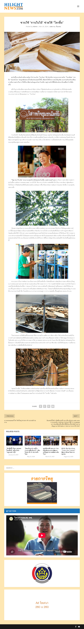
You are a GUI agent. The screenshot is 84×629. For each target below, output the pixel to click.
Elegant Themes (21, 627)
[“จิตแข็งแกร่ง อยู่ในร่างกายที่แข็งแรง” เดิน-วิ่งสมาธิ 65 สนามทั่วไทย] (33, 441)
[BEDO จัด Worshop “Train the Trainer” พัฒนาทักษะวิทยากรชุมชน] (69, 441)
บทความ (52, 26)
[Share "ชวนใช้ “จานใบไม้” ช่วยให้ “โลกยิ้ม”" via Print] (53, 406)
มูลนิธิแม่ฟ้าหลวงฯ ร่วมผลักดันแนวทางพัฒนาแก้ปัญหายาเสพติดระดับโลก (51, 451)
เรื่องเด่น (58, 26)
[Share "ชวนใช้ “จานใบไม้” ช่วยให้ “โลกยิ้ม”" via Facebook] (41, 406)
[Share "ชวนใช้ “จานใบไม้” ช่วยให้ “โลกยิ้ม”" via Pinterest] (49, 406)
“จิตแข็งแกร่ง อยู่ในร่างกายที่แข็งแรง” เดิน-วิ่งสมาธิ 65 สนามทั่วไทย (33, 451)
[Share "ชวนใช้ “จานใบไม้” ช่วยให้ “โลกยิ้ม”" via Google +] (45, 406)
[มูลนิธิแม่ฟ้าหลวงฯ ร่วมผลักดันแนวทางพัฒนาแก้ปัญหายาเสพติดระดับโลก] (51, 441)
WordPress (40, 627)
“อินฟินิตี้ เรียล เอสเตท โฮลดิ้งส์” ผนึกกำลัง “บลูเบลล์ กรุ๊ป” (13, 450)
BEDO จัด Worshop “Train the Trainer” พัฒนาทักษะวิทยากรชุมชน (68, 451)
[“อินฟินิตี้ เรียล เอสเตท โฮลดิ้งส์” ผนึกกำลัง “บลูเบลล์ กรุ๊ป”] (14, 441)
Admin (35, 26)
